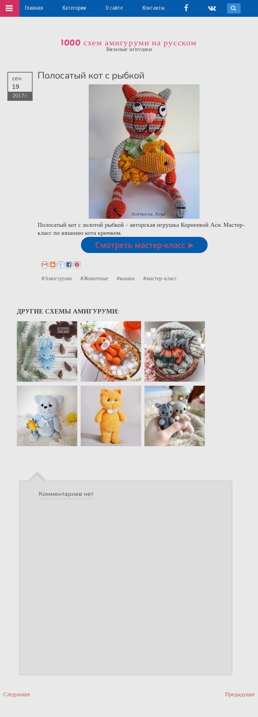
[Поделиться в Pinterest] (77, 264)
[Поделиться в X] (60, 264)
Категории (74, 8)
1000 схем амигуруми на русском (129, 42)
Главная (34, 8)
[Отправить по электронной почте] (44, 264)
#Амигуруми (56, 278)
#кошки (126, 278)
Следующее (16, 694)
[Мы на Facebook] (186, 8)
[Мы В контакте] (212, 8)
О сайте (114, 8)
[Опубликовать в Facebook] (69, 264)
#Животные (94, 278)
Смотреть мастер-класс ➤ (144, 245)
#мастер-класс (160, 278)
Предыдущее (240, 694)
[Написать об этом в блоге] (52, 264)
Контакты (153, 8)
